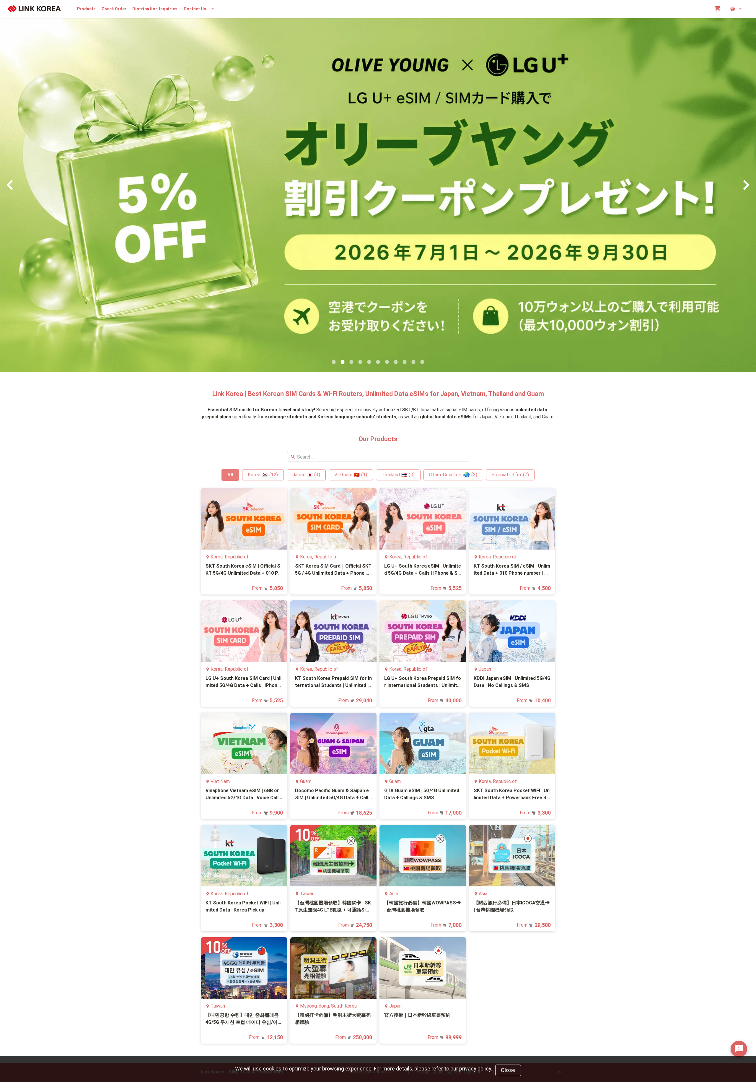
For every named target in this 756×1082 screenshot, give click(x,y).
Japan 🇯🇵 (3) (306, 474)
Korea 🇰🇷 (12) (263, 474)
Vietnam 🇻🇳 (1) (350, 474)
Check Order (114, 9)
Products (86, 9)
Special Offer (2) (510, 474)
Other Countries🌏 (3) (453, 474)
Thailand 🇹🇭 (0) (398, 474)
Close (508, 1070)
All (230, 474)
